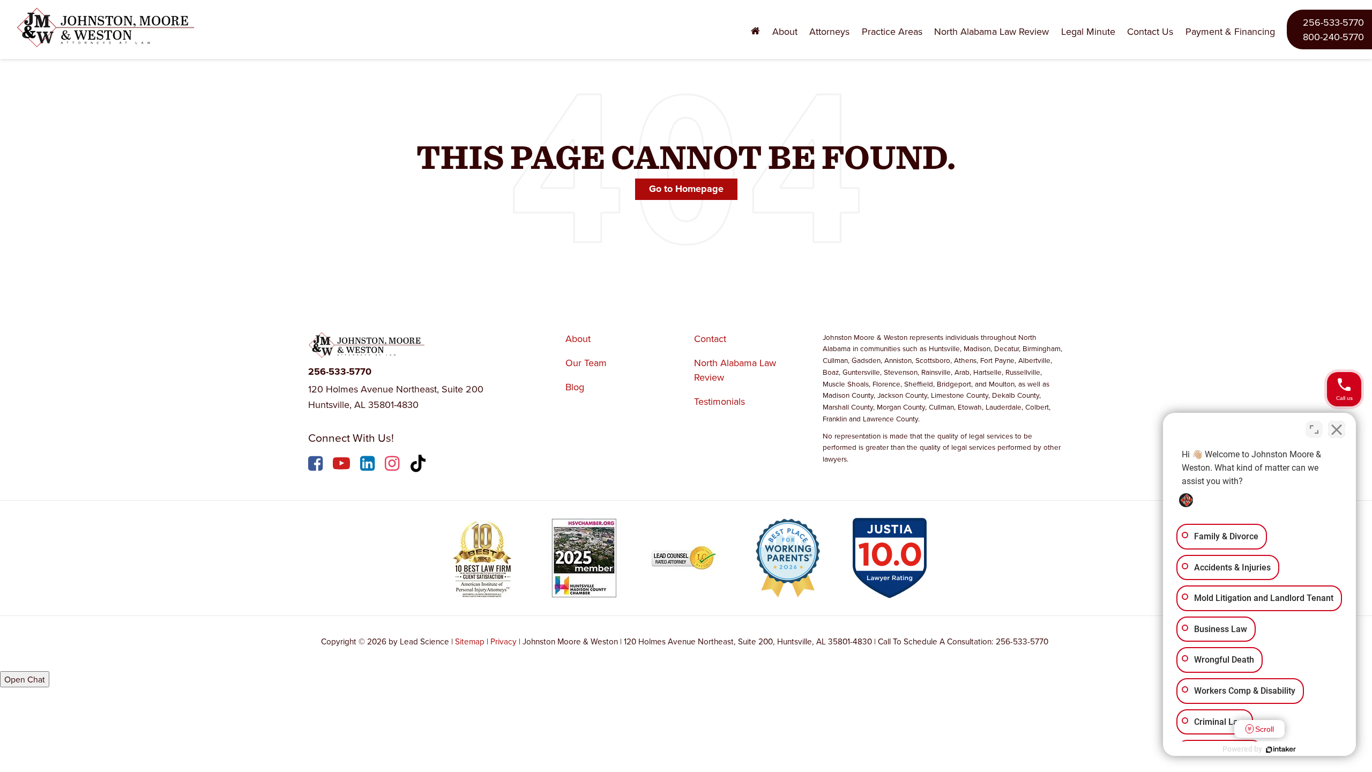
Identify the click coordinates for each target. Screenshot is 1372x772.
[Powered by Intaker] (1281, 749)
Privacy (503, 641)
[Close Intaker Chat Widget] (1336, 429)
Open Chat (24, 679)
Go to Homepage (686, 189)
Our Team (586, 362)
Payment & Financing (1230, 31)
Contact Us (1150, 31)
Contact (710, 338)
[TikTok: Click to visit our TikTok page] (419, 465)
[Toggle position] (1314, 429)
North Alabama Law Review (991, 31)
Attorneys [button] (829, 31)
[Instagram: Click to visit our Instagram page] (393, 465)
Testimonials (719, 401)
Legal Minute (1088, 31)
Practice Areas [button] (892, 31)
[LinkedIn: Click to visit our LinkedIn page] (368, 465)
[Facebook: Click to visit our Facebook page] (316, 465)
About (578, 338)
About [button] (784, 31)
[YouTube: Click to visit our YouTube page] (342, 465)
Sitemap (469, 641)
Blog (574, 387)
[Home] (755, 31)
